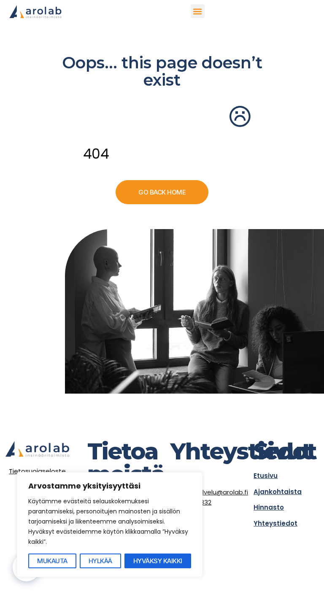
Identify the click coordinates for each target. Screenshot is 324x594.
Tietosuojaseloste (37, 471)
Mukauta (52, 561)
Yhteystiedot (275, 523)
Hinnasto (269, 507)
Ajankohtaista (278, 491)
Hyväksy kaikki (157, 561)
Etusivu (266, 475)
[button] (198, 11)
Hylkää (100, 561)
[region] (109, 524)
